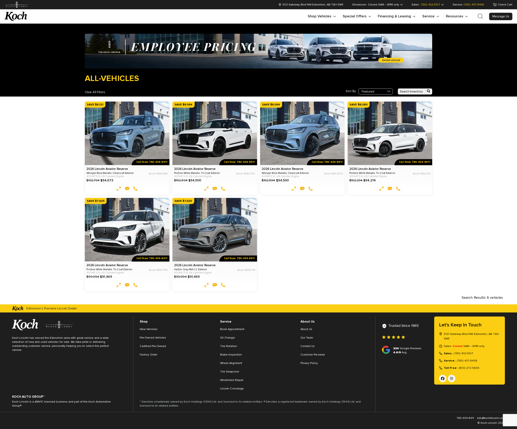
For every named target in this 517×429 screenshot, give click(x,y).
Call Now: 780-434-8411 (151, 162)
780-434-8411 (465, 418)
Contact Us (308, 346)
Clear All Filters (95, 92)
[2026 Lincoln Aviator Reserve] (127, 133)
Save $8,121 (95, 104)
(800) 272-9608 (469, 368)
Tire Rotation (228, 346)
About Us (306, 329)
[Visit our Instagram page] (451, 378)
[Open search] (480, 16)
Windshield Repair (231, 380)
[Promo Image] (258, 52)
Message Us (500, 16)
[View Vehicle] (119, 189)
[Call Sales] (135, 189)
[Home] (16, 16)
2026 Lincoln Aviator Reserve (107, 168)
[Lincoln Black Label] (17, 4)
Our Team (307, 337)
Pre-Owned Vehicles (153, 337)
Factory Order (148, 354)
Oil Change (227, 337)
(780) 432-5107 (463, 353)
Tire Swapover (229, 371)
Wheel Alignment (231, 363)
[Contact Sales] (127, 189)
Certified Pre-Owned (153, 346)
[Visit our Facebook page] (442, 378)
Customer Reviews (313, 354)
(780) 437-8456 (474, 4)
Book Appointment (232, 329)
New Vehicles (149, 329)
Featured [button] (368, 91)
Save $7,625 (96, 201)
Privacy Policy (309, 363)
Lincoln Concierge (232, 388)
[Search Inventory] (428, 91)
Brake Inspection (231, 354)
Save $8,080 (359, 104)
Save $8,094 (183, 104)
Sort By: (351, 91)
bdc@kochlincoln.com (491, 418)
